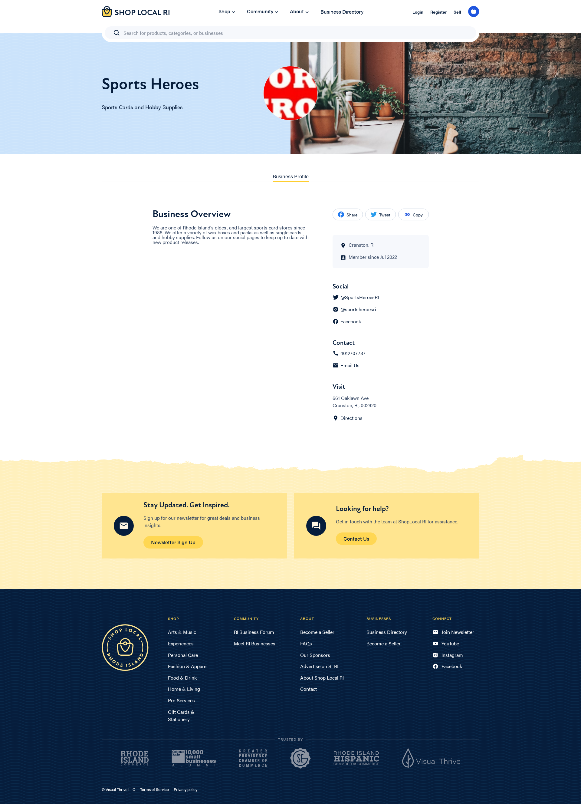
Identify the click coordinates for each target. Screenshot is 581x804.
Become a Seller (317, 631)
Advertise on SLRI (319, 666)
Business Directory (341, 11)
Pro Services (181, 700)
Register (438, 12)
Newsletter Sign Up (173, 542)
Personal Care (183, 654)
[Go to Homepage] (135, 15)
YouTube (450, 643)
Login (417, 12)
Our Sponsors (315, 654)
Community (260, 11)
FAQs (306, 643)
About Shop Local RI (322, 677)
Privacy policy (185, 789)
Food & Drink (182, 677)
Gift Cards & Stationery (181, 715)
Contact (308, 688)
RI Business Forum (254, 631)
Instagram (452, 654)
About (297, 11)
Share (351, 215)
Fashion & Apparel (188, 666)
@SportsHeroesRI (359, 297)
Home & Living (184, 688)
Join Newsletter (457, 631)
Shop (224, 11)
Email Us (349, 365)
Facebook (350, 321)
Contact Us (356, 538)
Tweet (384, 215)
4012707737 (353, 353)
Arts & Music (182, 631)
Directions (351, 418)
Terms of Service (154, 789)
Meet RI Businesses (254, 643)
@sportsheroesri (358, 309)
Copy (418, 215)
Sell (457, 12)
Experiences (181, 643)
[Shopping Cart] (473, 12)
